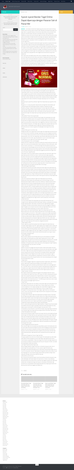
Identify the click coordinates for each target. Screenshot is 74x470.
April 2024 (4, 438)
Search (4, 27)
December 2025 (5, 412)
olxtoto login (5, 76)
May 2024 (4, 437)
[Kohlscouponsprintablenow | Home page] (5, 6)
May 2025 (4, 421)
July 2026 (4, 403)
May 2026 (4, 406)
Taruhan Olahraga (43, 1)
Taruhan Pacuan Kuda (16, 1)
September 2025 (5, 416)
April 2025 (4, 423)
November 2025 (5, 413)
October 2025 (5, 415)
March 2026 (5, 408)
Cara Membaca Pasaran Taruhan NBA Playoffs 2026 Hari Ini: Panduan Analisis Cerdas (9, 44)
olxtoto (4, 68)
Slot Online (63, 1)
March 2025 (5, 424)
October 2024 (5, 430)
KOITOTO (23, 29)
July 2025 (4, 419)
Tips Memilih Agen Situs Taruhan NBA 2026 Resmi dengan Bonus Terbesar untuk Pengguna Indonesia (10, 41)
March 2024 (5, 440)
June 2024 (4, 436)
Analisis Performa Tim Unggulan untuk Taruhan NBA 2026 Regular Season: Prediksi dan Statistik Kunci (10, 37)
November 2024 (5, 429)
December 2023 (5, 444)
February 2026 (5, 410)
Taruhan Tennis (57, 1)
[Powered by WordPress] (6, 467)
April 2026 (4, 407)
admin (23, 26)
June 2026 (4, 404)
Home (3, 1)
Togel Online (50, 1)
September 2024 (5, 432)
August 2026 (5, 402)
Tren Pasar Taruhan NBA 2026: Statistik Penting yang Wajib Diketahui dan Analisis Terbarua (10, 48)
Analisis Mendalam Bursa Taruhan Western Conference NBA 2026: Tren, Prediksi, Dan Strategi (10, 52)
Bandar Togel (8, 1)
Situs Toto (4, 63)
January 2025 (5, 427)
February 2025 (5, 425)
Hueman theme (15, 467)
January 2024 (5, 442)
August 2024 (5, 433)
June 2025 (4, 420)
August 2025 (5, 417)
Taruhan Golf (36, 1)
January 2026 (5, 411)
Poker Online (30, 1)
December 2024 (5, 428)
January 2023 (5, 445)
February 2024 (5, 441)
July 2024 (4, 434)
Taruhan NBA (23, 1)
